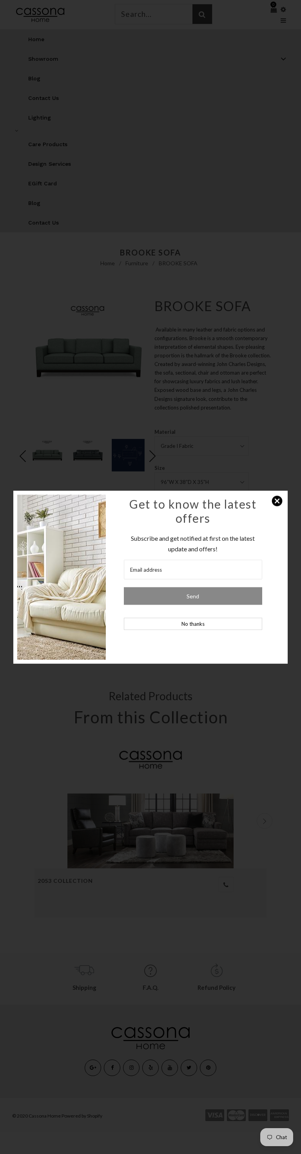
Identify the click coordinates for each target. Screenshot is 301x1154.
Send (193, 595)
